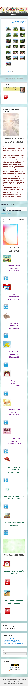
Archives (20, 70)
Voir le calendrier (6, 213)
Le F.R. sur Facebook (9, 638)
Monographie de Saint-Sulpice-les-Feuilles (13, 643)
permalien (19, 71)
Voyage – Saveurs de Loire (14, 210)
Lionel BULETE (7, 71)
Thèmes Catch (20, 683)
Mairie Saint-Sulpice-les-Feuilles (11, 640)
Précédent (16, 21)
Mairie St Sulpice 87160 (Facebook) (12, 641)
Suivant (23, 21)
